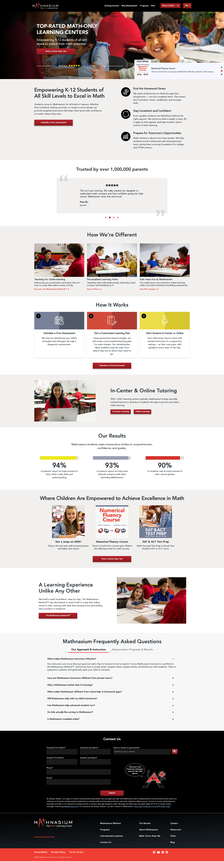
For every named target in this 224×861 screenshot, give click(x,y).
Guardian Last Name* (89, 748)
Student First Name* (55, 758)
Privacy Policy (165, 806)
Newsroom (175, 830)
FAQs (173, 836)
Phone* (50, 768)
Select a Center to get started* (126, 748)
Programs (144, 6)
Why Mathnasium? (129, 6)
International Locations (111, 836)
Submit (112, 793)
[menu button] (187, 5)
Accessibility (40, 852)
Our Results (145, 823)
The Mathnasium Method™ (58, 616)
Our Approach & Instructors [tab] (88, 649)
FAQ (153, 6)
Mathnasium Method (110, 823)
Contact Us (105, 842)
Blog (172, 842)
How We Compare (148, 289)
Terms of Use (76, 852)
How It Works (93, 289)
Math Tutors (149, 836)
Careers (174, 823)
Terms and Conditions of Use (145, 806)
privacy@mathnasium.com (69, 806)
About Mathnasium (148, 830)
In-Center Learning (120, 412)
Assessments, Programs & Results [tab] (132, 649)
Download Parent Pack (44, 837)
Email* (49, 778)
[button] (106, 217)
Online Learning (142, 412)
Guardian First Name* (56, 748)
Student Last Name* (88, 758)
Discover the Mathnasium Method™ (50, 289)
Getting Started (111, 6)
